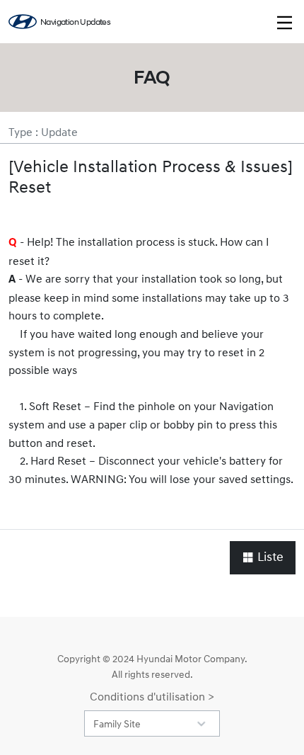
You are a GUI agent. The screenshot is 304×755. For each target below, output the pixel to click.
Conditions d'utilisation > (152, 696)
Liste (269, 557)
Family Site (117, 723)
